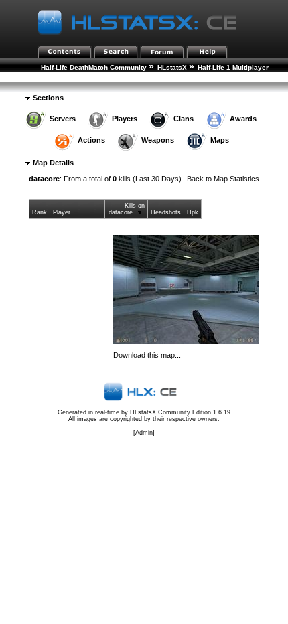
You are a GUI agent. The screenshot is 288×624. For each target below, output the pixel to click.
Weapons (157, 140)
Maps (219, 140)
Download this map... (147, 355)
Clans (183, 118)
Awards (243, 118)
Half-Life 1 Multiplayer (233, 67)
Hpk (192, 212)
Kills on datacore (127, 209)
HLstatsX (172, 67)
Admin (144, 432)
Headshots (166, 212)
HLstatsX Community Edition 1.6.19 (180, 412)
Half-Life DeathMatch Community (94, 67)
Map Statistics (69, 78)
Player (61, 212)
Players (124, 118)
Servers (63, 118)
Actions (91, 140)
